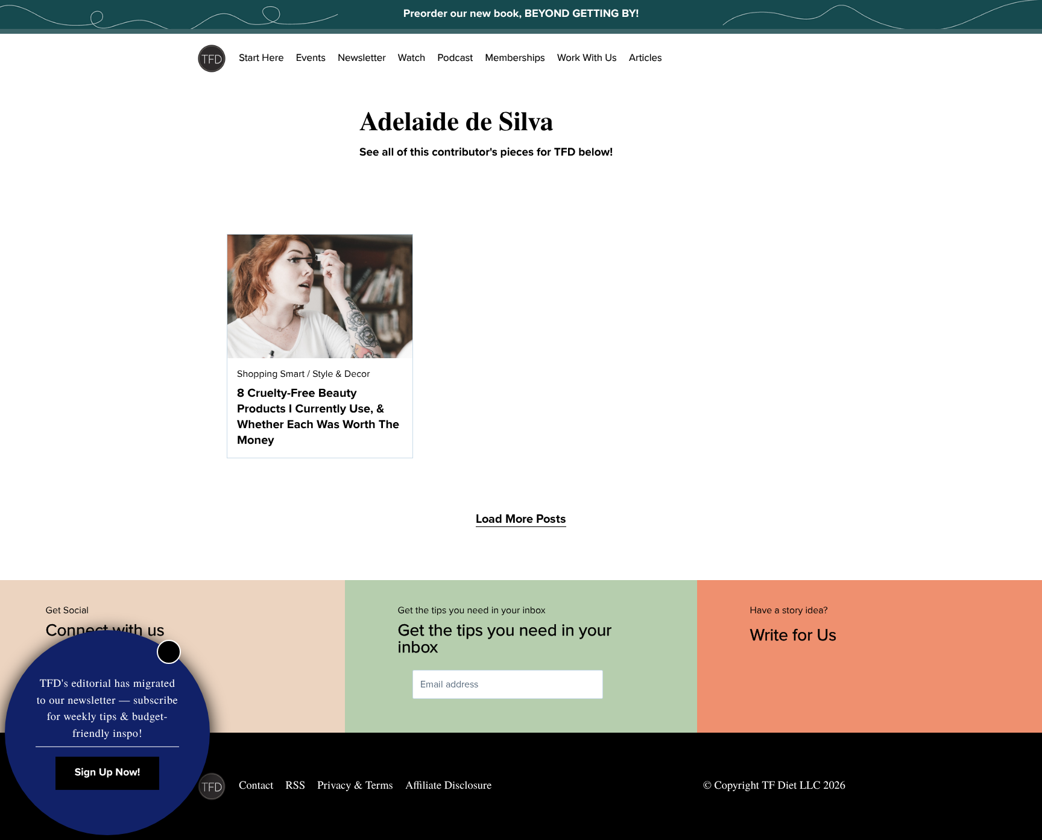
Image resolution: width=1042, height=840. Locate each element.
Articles (645, 58)
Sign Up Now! (108, 772)
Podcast (455, 58)
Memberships (515, 58)
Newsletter (362, 58)
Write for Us (795, 635)
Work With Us (587, 58)
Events (311, 58)
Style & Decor (341, 374)
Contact (256, 785)
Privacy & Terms (355, 785)
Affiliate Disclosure (448, 785)
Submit (620, 684)
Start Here (261, 58)
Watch (412, 58)
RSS (296, 785)
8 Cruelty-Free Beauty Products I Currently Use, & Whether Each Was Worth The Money (318, 416)
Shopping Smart (271, 374)
